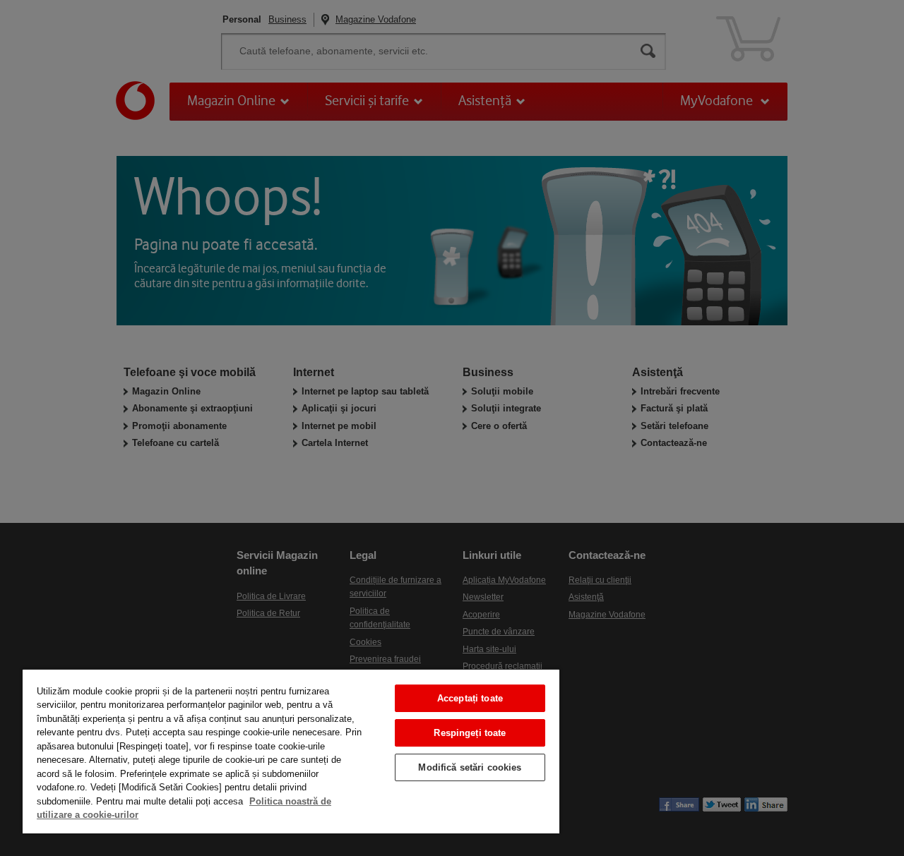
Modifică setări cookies (469, 767)
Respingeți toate (470, 733)
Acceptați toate (470, 698)
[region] (291, 750)
